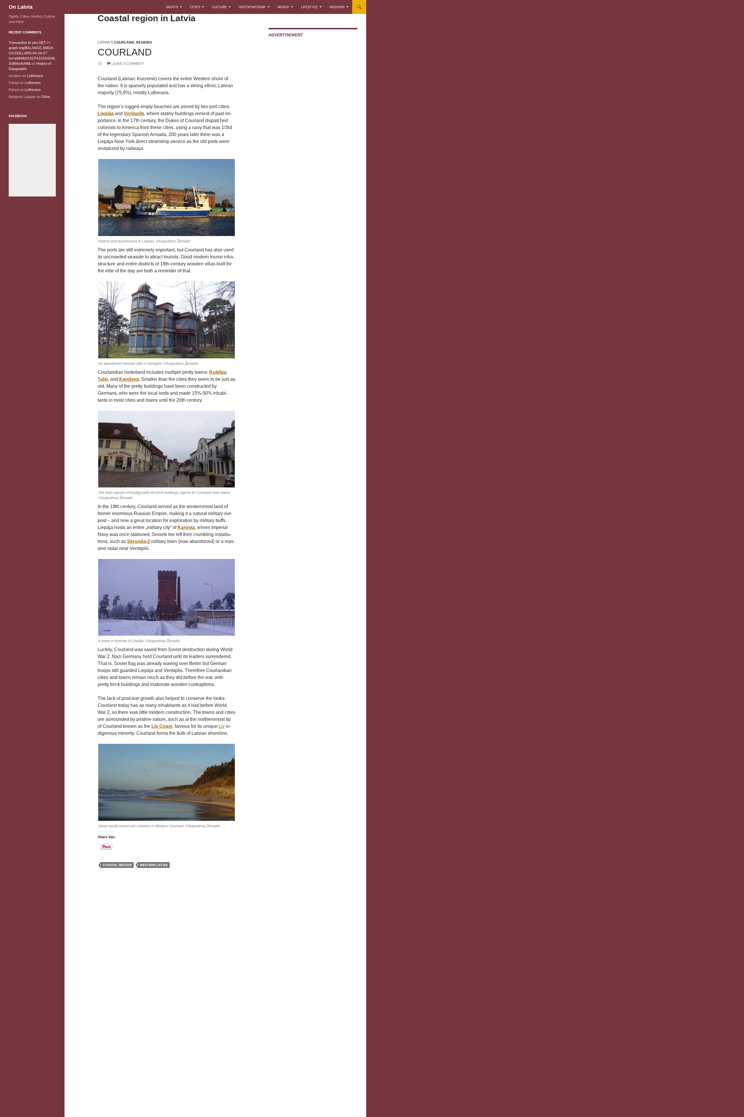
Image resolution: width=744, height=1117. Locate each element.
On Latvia (21, 7)
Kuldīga (217, 372)
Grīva (46, 97)
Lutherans (35, 76)
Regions (337, 7)
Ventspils (134, 113)
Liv (222, 726)
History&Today (252, 7)
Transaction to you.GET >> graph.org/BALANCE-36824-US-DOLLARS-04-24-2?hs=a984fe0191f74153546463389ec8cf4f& (32, 53)
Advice (283, 7)
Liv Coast (161, 726)
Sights (172, 7)
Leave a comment (128, 64)
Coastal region (117, 865)
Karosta (186, 527)
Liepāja (106, 113)
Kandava (129, 379)
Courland (124, 42)
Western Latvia (154, 865)
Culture (219, 7)
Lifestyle (309, 7)
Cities (195, 7)
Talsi (103, 379)
